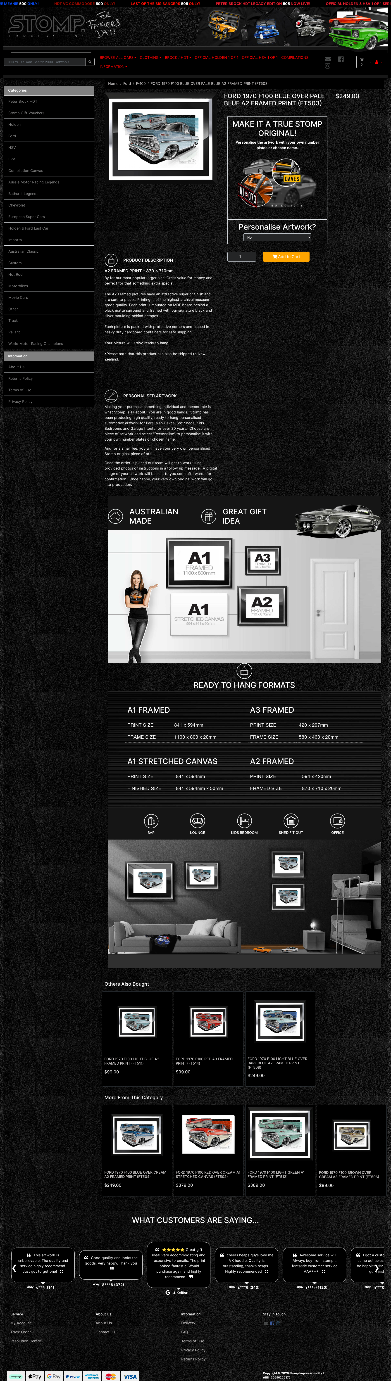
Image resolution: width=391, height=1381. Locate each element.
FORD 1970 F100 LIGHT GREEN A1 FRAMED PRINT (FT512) (276, 1174)
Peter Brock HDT (22, 101)
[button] (378, 61)
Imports (15, 239)
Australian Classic (23, 251)
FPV (11, 159)
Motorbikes (18, 286)
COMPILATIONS (294, 57)
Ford (12, 136)
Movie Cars (18, 297)
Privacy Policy (20, 401)
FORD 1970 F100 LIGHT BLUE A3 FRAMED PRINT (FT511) (131, 1061)
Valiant (14, 332)
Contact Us (105, 1332)
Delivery (188, 1323)
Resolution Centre (25, 1341)
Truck (13, 320)
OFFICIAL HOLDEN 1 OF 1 (216, 57)
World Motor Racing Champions (35, 343)
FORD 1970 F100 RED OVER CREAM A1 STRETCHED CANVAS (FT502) (208, 1174)
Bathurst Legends (23, 193)
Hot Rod (15, 274)
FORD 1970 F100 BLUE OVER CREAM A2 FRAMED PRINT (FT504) (135, 1174)
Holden (14, 124)
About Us (16, 367)
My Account (20, 1323)
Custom (15, 263)
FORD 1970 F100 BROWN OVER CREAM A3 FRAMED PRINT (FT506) (349, 1174)
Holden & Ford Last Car (28, 228)
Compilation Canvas (25, 170)
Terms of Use (19, 390)
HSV (12, 147)
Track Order (20, 1332)
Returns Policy (20, 378)
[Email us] (328, 59)
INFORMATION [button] (112, 66)
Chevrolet (16, 205)
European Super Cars (26, 216)
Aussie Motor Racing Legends (33, 182)
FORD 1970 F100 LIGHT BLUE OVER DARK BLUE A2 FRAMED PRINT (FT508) (277, 1063)
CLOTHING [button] (149, 57)
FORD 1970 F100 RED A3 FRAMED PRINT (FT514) (204, 1061)
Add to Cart (288, 256)
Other (13, 309)
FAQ (184, 1332)
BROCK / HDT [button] (176, 57)
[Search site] (90, 62)
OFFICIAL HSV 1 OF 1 (260, 57)
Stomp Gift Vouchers (26, 113)
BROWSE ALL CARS (117, 57)
